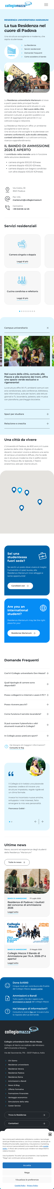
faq (31, 1012)
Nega (27, 1172)
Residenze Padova (16, 1073)
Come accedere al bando (35, 57)
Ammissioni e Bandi (17, 1081)
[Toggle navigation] (46, 4)
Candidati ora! (20, 586)
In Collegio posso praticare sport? (21, 735)
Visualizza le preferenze (27, 1179)
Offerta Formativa (16, 1089)
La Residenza (30, 45)
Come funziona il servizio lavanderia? (22, 714)
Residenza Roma (15, 1077)
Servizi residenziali (32, 49)
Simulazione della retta (18, 1102)
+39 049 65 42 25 (21, 209)
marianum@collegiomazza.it (27, 200)
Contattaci (13, 1123)
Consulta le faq (17, 748)
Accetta (27, 1165)
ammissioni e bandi (22, 1002)
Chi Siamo (12, 1061)
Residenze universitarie (18, 1065)
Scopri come (37, 989)
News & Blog (14, 1085)
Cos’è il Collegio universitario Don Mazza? (25, 673)
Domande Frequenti (33, 53)
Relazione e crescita (15, 423)
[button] (50, 1134)
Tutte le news (17, 862)
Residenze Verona (16, 1069)
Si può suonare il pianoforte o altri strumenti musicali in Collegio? (21, 725)
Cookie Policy (20, 1186)
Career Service (14, 1106)
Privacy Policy (32, 1186)
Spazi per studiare (14, 414)
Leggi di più (22, 261)
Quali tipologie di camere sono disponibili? (19, 684)
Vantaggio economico (17, 1097)
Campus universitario (16, 328)
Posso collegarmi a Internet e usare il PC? (25, 695)
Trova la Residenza (17, 1115)
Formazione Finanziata (18, 1093)
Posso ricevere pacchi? (15, 704)
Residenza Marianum (23, 633)
